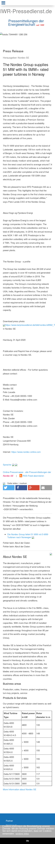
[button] (9, 487)
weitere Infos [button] (22, 833)
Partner (9, 820)
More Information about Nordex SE (19, 789)
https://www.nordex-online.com (26, 451)
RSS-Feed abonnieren (33, 475)
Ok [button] (27, 841)
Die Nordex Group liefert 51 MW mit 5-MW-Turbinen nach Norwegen (28, 536)
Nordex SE (23, 57)
